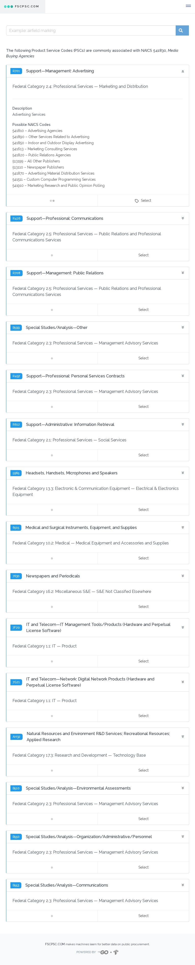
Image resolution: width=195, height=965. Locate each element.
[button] (188, 7)
